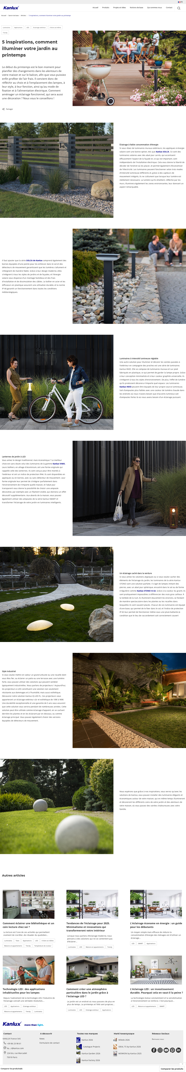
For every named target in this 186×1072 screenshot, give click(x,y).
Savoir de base (13, 15)
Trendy (5, 33)
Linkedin (179, 1050)
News (42, 1038)
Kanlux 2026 (87, 1040)
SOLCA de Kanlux (34, 260)
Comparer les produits (172, 1069)
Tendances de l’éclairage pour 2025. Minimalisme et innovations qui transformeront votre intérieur (88, 927)
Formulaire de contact (49, 1043)
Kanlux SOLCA (162, 151)
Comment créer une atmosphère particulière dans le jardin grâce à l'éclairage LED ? (87, 992)
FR (181, 2)
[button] (180, 2)
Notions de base (136, 7)
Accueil (95, 7)
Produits (105, 7)
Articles (23, 15)
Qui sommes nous (154, 7)
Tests (17, 941)
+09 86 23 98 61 (14, 1043)
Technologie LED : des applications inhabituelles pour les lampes (24, 990)
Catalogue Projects (91, 1046)
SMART (140, 943)
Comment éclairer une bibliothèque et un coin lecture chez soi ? (28, 925)
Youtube (167, 1050)
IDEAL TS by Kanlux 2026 (129, 1046)
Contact (169, 7)
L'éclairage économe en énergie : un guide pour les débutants (156, 925)
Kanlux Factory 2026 (91, 1060)
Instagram (160, 1050)
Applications (18, 27)
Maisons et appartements (13, 946)
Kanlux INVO (125, 386)
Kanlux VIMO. (58, 463)
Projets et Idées (119, 7)
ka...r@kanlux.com (15, 1048)
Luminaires (6, 27)
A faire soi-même (55, 27)
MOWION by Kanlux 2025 (129, 1053)
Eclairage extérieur (39, 27)
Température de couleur (42, 946)
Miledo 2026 (124, 1040)
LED (28, 27)
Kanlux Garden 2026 (91, 1053)
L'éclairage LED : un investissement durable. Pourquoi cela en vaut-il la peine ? (156, 990)
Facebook (154, 1050)
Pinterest (173, 1050)
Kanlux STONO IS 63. (146, 590)
